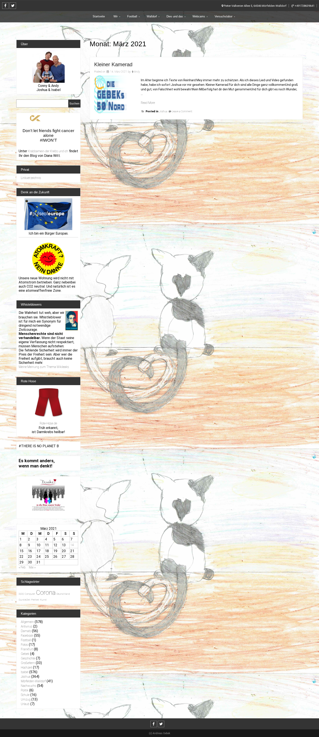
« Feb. (22, 567)
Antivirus (26, 626)
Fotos (24, 644)
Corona (46, 592)
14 (72, 545)
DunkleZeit (24, 599)
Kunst (43, 599)
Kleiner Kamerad (113, 64)
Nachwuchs (28, 685)
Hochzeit (26, 667)
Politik (24, 690)
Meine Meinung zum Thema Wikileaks (44, 367)
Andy (137, 71)
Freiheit (35, 599)
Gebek (25, 654)
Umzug (26, 699)
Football (132, 16)
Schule (25, 695)
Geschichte (28, 658)
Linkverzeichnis (31, 178)
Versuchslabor (223, 16)
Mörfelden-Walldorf (33, 681)
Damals (26, 631)
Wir (115, 16)
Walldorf (152, 16)
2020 (21, 594)
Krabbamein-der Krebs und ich (48, 151)
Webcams (198, 16)
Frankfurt (27, 649)
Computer (30, 594)
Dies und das (174, 16)
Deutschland (63, 594)
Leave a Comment (182, 111)
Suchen (74, 103)
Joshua (163, 111)
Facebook (27, 635)
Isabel (24, 672)
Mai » (32, 567)
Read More (148, 102)
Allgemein (27, 622)
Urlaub (25, 704)
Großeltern (28, 663)
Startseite (99, 16)
